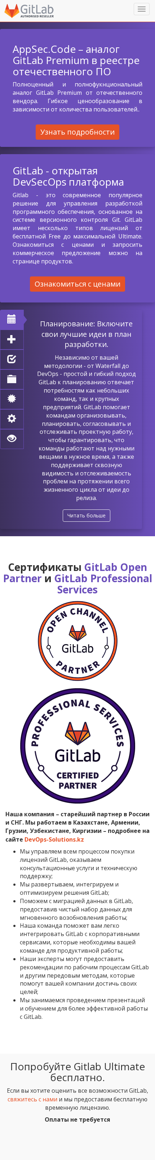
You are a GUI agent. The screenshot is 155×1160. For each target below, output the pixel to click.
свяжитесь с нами (32, 1099)
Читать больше (86, 515)
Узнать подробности (77, 132)
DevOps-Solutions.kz (54, 839)
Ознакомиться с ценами (77, 284)
